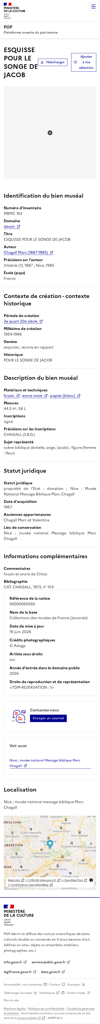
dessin (9, 226)
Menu (93, 6)
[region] (50, 853)
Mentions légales (15, 1009)
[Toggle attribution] (91, 880)
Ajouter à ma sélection (86, 62)
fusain (9, 395)
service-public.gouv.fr (49, 962)
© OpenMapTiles (72, 880)
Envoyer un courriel (48, 718)
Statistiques (47, 993)
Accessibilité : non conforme (23, 985)
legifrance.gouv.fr (18, 972)
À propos (73, 985)
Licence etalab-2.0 (29, 1018)
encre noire (32, 395)
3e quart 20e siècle (20, 321)
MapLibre (14, 880)
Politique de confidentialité (46, 1009)
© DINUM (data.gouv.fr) (41, 880)
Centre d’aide (76, 993)
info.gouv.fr (13, 962)
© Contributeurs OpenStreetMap (28, 885)
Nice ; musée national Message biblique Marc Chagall (45, 763)
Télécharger (55, 62)
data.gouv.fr (50, 972)
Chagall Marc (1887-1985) (26, 252)
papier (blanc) (62, 395)
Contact (54, 985)
